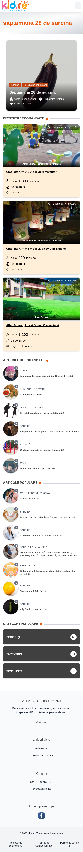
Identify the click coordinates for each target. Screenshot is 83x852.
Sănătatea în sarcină (33, 547)
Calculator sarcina (30, 498)
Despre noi (41, 748)
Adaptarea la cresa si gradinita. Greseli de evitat (46, 376)
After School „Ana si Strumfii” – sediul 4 (32, 325)
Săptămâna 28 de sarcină (32, 92)
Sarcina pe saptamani (35, 85)
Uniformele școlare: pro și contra (38, 468)
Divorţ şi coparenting (34, 407)
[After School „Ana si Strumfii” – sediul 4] (41, 291)
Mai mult (41, 722)
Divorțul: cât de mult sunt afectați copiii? (42, 413)
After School (29, 164)
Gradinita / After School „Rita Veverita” (31, 171)
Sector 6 (72, 280)
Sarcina (15, 85)
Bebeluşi (25, 370)
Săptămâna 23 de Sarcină (34, 591)
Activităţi (26, 444)
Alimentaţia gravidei (33, 389)
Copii (23, 463)
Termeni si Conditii (41, 755)
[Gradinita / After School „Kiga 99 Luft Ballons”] (41, 214)
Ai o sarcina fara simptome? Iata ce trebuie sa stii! (47, 517)
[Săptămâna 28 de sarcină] (41, 46)
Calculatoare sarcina (35, 493)
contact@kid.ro (41, 788)
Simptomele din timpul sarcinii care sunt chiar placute (49, 431)
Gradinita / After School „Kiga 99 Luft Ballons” (36, 248)
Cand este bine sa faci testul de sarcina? (42, 535)
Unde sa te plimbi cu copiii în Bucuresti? (42, 450)
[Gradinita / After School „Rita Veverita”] (41, 138)
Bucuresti (58, 127)
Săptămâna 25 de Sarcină (34, 609)
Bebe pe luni (28, 565)
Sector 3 (72, 127)
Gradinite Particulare (49, 164)
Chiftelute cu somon (31, 394)
